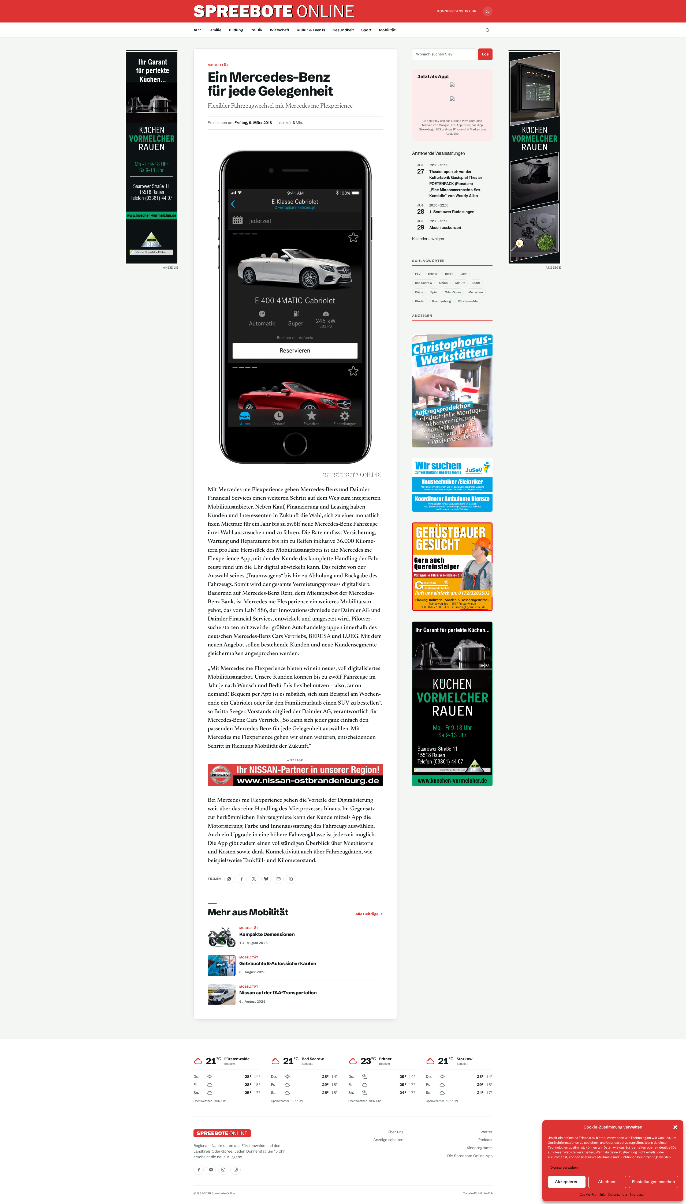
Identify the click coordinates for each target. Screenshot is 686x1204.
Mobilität (387, 30)
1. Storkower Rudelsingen (452, 211)
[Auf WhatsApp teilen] (229, 879)
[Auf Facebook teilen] (242, 879)
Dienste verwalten (564, 1167)
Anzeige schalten (388, 1139)
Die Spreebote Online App (470, 1155)
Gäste (419, 292)
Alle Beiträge (366, 914)
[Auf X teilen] (254, 879)
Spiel (433, 292)
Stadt (476, 283)
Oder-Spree (453, 292)
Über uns (395, 1132)
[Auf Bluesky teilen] (266, 879)
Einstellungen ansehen (653, 1181)
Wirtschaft (279, 30)
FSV (418, 274)
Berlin (449, 274)
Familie (215, 30)
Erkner (433, 274)
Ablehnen (607, 1181)
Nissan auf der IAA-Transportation (277, 993)
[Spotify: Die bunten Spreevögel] (211, 1170)
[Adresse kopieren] (291, 879)
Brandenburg (441, 301)
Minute (460, 283)
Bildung (236, 30)
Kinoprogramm (480, 1147)
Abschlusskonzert (445, 227)
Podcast (485, 1139)
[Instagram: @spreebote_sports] (235, 1170)
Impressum (638, 1194)
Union (443, 283)
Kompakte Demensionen (266, 934)
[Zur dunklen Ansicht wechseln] (488, 11)
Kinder (420, 301)
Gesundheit (343, 30)
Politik (257, 30)
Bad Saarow (423, 283)
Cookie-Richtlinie (593, 1194)
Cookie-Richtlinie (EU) (478, 1193)
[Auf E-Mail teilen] (279, 879)
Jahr (464, 274)
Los (485, 54)
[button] (675, 1127)
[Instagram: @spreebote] (223, 1170)
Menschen (475, 292)
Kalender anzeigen (428, 238)
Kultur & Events (311, 30)
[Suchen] (487, 30)
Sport (366, 30)
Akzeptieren (567, 1181)
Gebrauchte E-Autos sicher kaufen (277, 963)
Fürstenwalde (468, 301)
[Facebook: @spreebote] (198, 1170)
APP (197, 30)
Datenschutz (617, 1194)
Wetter (486, 1132)
